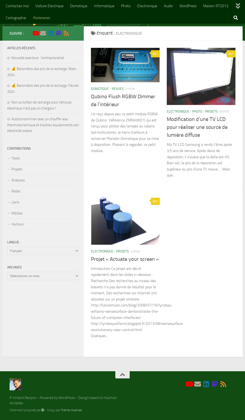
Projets (211, 111)
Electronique (147, 6)
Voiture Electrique (49, 6)
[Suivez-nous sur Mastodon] (58, 33)
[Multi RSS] (66, 33)
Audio (168, 6)
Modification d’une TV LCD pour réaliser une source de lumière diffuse (197, 127)
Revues (118, 89)
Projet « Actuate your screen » (125, 259)
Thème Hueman (71, 410)
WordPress (187, 6)
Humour (17, 224)
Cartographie (16, 18)
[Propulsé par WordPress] (42, 410)
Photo (126, 6)
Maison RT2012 (215, 6)
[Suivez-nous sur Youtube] (35, 33)
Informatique (104, 6)
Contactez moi (17, 6)
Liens (15, 202)
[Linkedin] (51, 33)
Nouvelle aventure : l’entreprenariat (37, 58)
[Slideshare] (74, 33)
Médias (16, 213)
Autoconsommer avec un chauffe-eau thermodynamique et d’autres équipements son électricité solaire (43, 125)
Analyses (18, 180)
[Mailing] (43, 33)
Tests (15, 158)
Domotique (78, 6)
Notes (16, 191)
